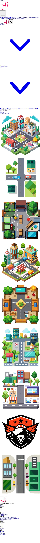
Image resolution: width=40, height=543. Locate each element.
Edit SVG (10, 108)
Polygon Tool (2, 522)
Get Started (2, 506)
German (1, 526)
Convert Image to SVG (4, 514)
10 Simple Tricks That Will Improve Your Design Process (9, 518)
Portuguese (2, 525)
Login (1, 510)
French (1, 527)
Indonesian (2, 528)
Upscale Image (15, 108)
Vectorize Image (4, 108)
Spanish (1, 524)
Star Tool (1, 521)
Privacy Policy (2, 533)
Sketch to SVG (28, 108)
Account (2, 112)
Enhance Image (21, 108)
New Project (2, 512)
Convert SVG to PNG (3, 515)
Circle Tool (2, 520)
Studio (6, 66)
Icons (10, 109)
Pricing (21, 18)
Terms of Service (3, 534)
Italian (1, 529)
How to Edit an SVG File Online (5, 519)
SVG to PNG (34, 108)
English (1, 523)
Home (1, 17)
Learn (23, 18)
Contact (6, 110)
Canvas (2, 66)
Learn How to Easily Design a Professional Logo (8, 517)
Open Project (2, 513)
